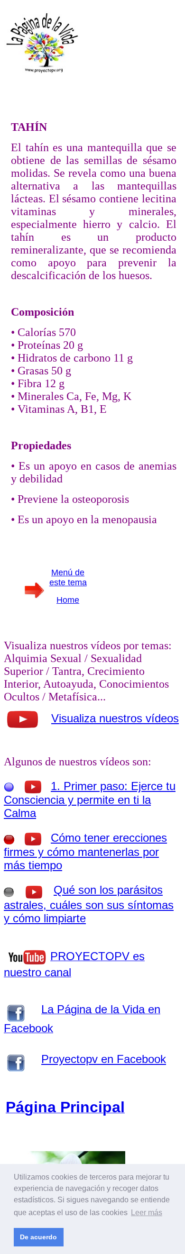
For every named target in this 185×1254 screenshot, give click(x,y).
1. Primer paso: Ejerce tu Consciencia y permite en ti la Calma (90, 799)
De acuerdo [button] (38, 1237)
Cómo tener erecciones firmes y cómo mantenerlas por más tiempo (85, 851)
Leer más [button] (146, 1213)
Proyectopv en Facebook (103, 1059)
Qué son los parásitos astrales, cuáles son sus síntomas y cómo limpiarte (89, 904)
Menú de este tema (68, 577)
